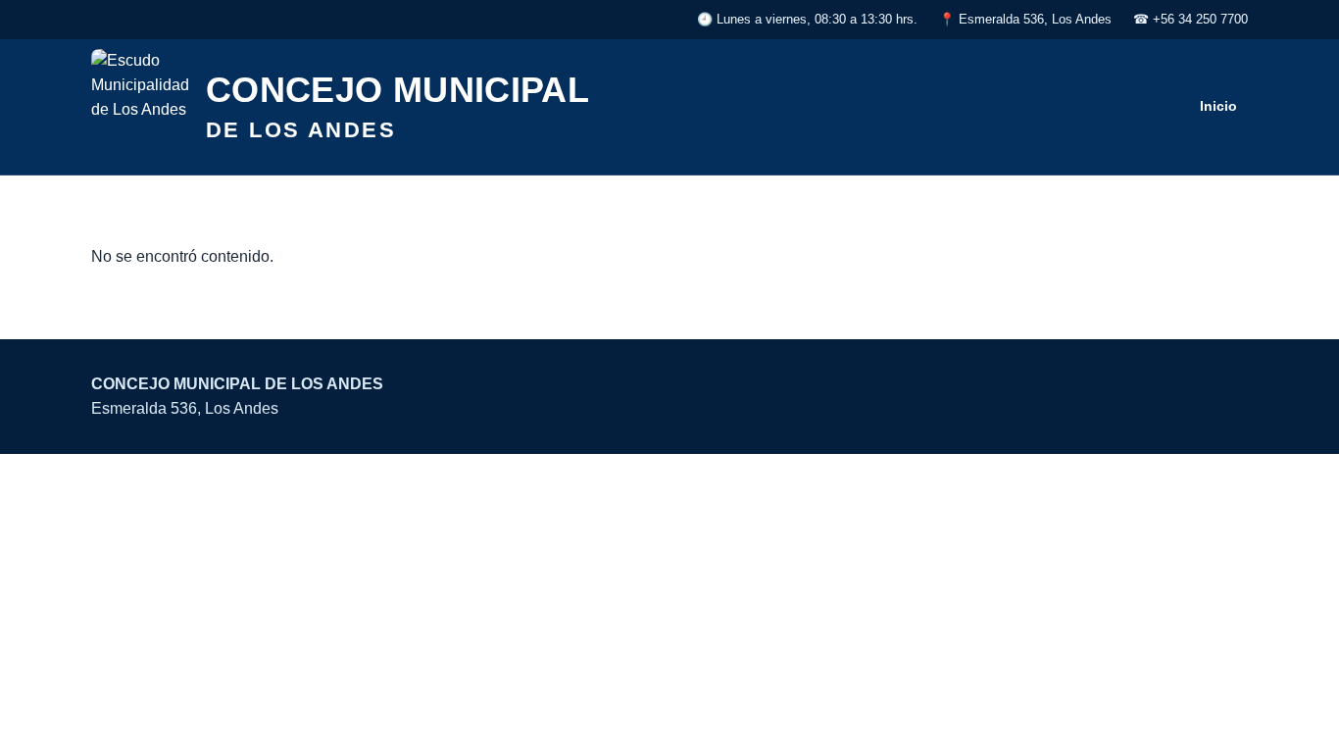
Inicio (1218, 106)
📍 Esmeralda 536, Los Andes (1025, 19)
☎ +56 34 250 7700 (1190, 19)
